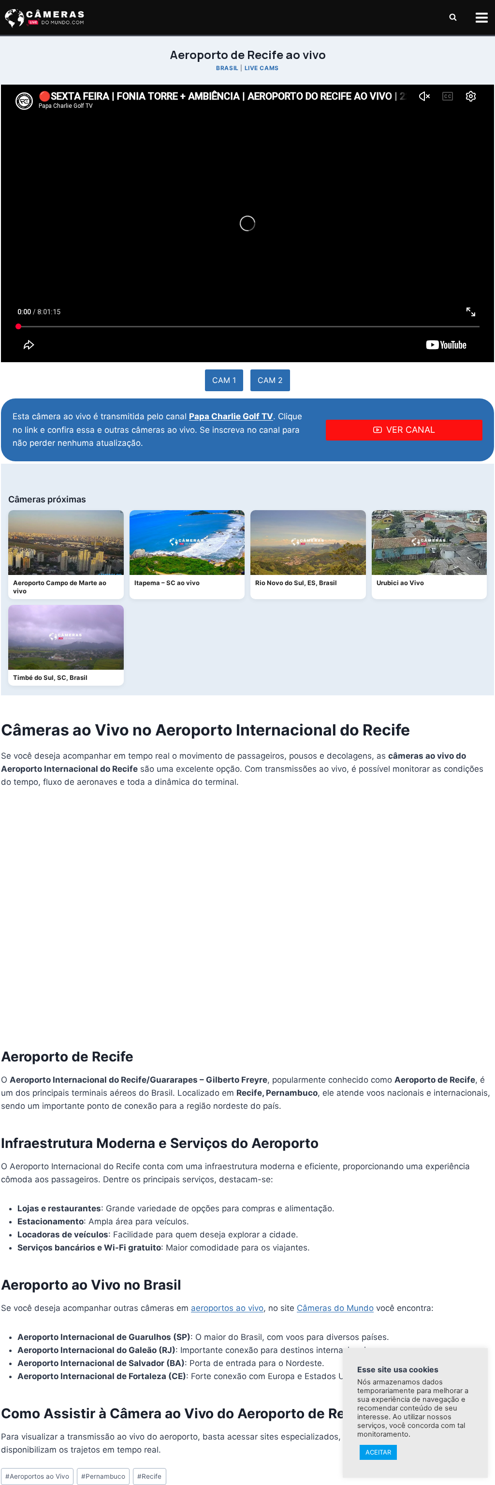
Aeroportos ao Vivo (37, 1476)
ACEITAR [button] (378, 1452)
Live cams (262, 68)
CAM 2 (270, 380)
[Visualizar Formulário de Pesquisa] (453, 17)
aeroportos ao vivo (227, 1308)
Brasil (227, 68)
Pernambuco (103, 1476)
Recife (149, 1476)
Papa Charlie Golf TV (231, 416)
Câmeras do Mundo (335, 1308)
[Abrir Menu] (481, 17)
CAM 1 (224, 380)
